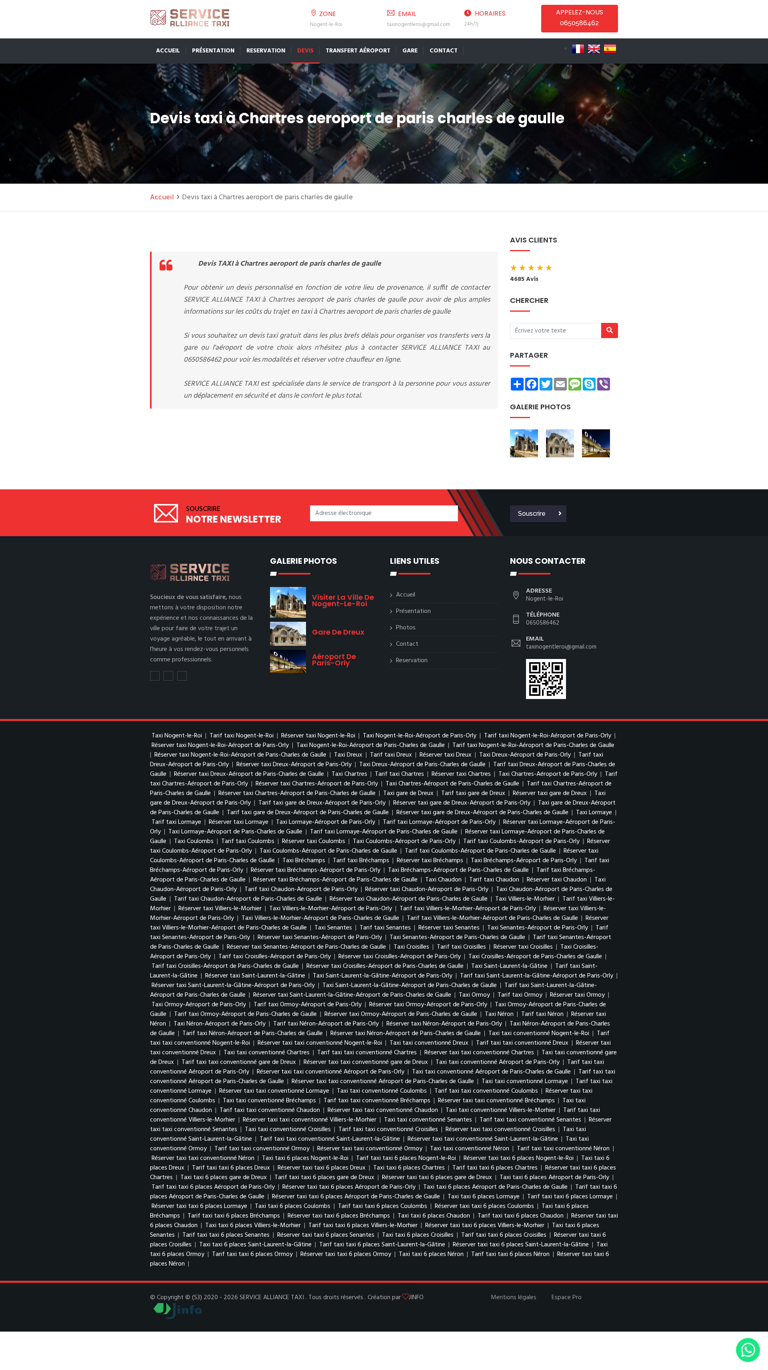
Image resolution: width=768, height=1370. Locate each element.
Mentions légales (513, 1297)
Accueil (168, 51)
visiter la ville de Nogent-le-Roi (343, 600)
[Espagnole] (610, 49)
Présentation (213, 51)
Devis (305, 51)
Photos (406, 628)
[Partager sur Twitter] (155, 676)
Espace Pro (567, 1297)
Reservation (265, 51)
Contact (444, 51)
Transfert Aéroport (358, 51)
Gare (410, 51)
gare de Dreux (338, 632)
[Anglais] (594, 49)
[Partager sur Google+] (182, 676)
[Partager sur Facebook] (168, 676)
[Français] (578, 49)
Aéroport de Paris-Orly (334, 659)
